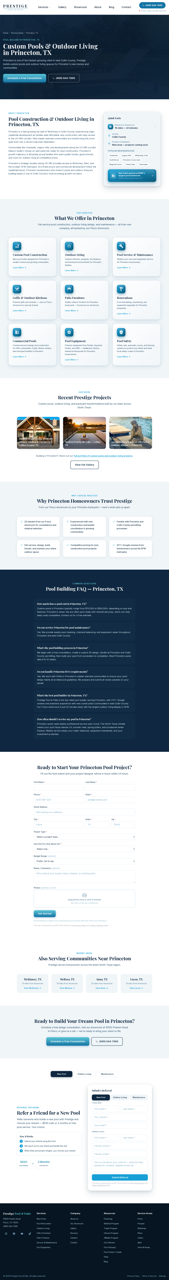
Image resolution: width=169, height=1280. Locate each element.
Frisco (140, 1219)
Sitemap (162, 1276)
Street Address (40, 807)
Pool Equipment (43, 1247)
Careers (73, 1238)
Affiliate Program (111, 1238)
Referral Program (111, 1223)
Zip (113, 819)
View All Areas (144, 1247)
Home (5, 33)
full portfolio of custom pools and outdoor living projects (103, 456)
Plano (140, 1233)
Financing (108, 1219)
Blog (111, 7)
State (89, 819)
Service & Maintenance (47, 1242)
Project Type (40, 832)
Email (89, 794)
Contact (126, 7)
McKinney (142, 1228)
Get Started (44, 913)
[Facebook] (14, 1234)
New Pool (61, 1074)
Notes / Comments (47, 868)
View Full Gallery (84, 464)
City (36, 819)
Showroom (80, 7)
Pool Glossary (110, 1247)
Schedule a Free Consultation (24, 78)
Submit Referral (120, 1177)
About (97, 7)
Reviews (74, 1233)
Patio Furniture (43, 1238)
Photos (45, 888)
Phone (37, 794)
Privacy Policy (81, 925)
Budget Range (45, 856)
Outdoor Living (84, 1074)
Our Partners (109, 1242)
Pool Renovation (44, 1223)
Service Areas (17, 33)
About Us (74, 1219)
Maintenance (107, 1074)
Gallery (62, 7)
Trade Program (110, 1228)
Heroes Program (111, 1233)
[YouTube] (22, 1234)
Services (43, 7)
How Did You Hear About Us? (48, 844)
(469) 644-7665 (153, 5)
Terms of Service (97, 925)
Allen (140, 1242)
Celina (140, 1238)
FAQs (106, 1257)
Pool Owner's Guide (112, 1252)
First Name (39, 782)
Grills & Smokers (44, 1233)
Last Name (91, 782)
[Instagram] (6, 1234)
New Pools (41, 1219)
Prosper (141, 1223)
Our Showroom (76, 1223)
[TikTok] (30, 1234)
